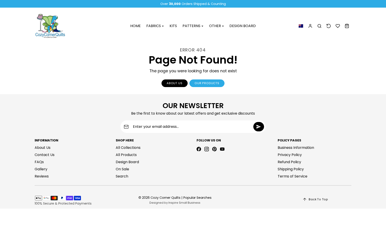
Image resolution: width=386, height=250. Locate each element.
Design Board (127, 162)
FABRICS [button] (154, 25)
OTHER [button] (215, 25)
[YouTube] (222, 149)
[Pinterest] (214, 149)
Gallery (41, 169)
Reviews (42, 176)
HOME (135, 25)
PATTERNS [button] (192, 25)
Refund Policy (289, 162)
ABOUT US (174, 83)
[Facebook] (199, 149)
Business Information (296, 147)
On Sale (122, 169)
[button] (300, 26)
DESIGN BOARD (242, 25)
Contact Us (45, 154)
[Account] (310, 26)
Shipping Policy (291, 169)
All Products (126, 154)
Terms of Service (292, 176)
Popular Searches (197, 197)
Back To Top (318, 199)
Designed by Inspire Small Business (174, 203)
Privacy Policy (290, 154)
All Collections (128, 147)
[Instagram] (206, 149)
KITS (173, 25)
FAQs (39, 162)
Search (122, 176)
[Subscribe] (258, 126)
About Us (42, 147)
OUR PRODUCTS (207, 83)
